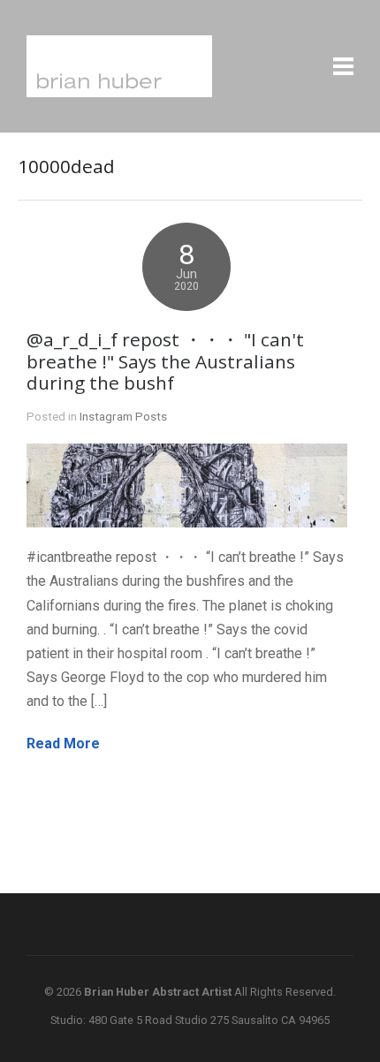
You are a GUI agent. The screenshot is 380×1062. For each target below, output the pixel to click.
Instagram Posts (123, 416)
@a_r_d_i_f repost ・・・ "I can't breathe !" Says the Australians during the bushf (165, 361)
